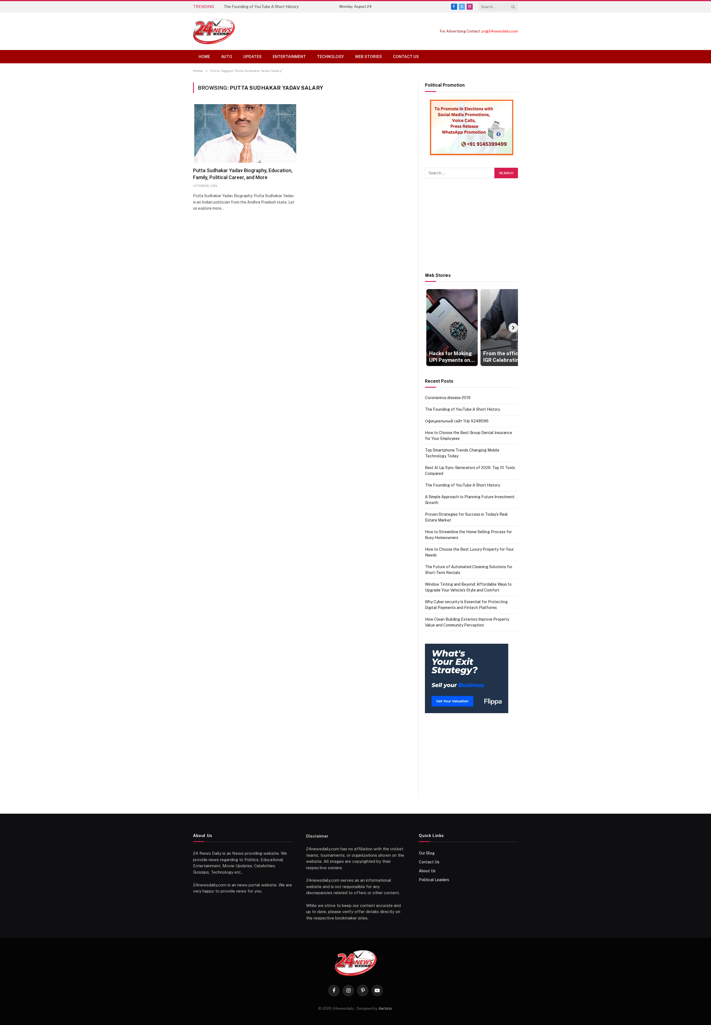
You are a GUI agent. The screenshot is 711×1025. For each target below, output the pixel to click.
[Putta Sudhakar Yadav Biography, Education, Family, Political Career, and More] (245, 133)
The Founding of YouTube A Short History (261, 6)
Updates (252, 56)
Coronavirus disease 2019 (447, 397)
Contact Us (406, 56)
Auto (226, 56)
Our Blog (427, 853)
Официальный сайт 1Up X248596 (457, 421)
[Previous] (429, 327)
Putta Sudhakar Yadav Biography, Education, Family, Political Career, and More (242, 173)
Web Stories (368, 56)
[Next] (513, 327)
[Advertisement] (471, 225)
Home (204, 56)
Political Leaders (434, 880)
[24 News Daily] (214, 31)
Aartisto (385, 1008)
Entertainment (289, 56)
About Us (427, 871)
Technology (330, 56)
